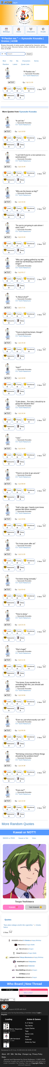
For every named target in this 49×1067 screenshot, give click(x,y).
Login (39, 1013)
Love (7, 89)
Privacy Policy (37, 1054)
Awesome (9, 96)
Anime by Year (30, 1042)
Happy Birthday (36, 940)
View (24, 996)
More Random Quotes (18, 824)
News (27, 1036)
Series (36, 61)
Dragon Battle (30, 945)
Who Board (15, 983)
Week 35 (6, 1032)
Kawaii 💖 (13, 907)
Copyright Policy (37, 1063)
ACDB (8, 2)
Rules (4, 1057)
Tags (26, 1031)
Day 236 (6, 1042)
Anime (18, 32)
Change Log (26, 1054)
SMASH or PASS (9, 838)
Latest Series (30, 1028)
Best (4, 61)
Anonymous (27, 990)
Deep (20, 96)
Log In (14, 3)
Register (4, 1014)
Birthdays (6, 32)
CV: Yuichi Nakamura (31, 75)
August (5, 1023)
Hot (11, 61)
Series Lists (29, 1034)
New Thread (33, 983)
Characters (31, 32)
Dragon (31, 949)
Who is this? (28, 993)
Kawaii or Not (23, 838)
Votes (34, 838)
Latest (15, 64)
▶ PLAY (11, 82)
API (8, 1054)
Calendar (28, 1039)
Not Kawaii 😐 (35, 907)
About (4, 1054)
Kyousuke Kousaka (28, 112)
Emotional (29, 89)
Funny (17, 89)
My (17, 61)
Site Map (18, 1054)
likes (39, 89)
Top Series (29, 1026)
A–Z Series (29, 1023)
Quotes (8, 919)
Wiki (12, 1054)
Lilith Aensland (14, 1039)
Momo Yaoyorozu (15, 1029)
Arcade (43, 32)
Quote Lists (25, 64)
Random (6, 64)
